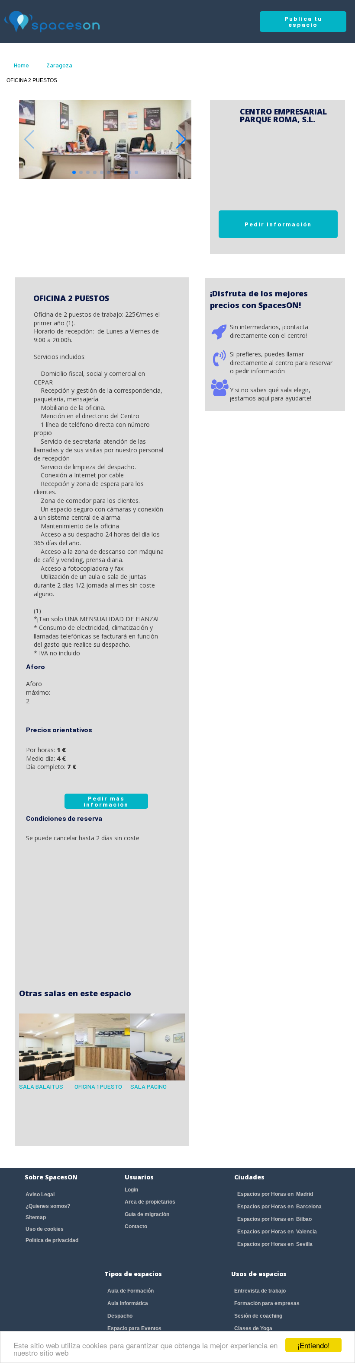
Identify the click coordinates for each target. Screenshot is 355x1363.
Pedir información (278, 224)
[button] (181, 139)
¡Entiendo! (313, 1345)
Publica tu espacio (303, 21)
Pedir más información (106, 801)
